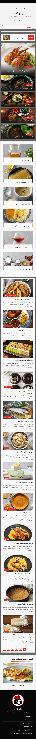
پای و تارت (12, 509)
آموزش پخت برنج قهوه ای (25, 452)
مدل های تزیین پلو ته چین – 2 (23, 543)
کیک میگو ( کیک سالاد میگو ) (24, 360)
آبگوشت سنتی (28, 121)
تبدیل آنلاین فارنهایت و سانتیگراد (25, 730)
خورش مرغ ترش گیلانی (25, 88)
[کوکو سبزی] (18, 59)
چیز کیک (7, 478)
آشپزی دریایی (8, 417)
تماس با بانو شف (28, 720)
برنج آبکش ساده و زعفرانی (22, 226)
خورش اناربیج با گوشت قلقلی (24, 137)
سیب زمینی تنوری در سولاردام (23, 38)
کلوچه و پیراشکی (8, 387)
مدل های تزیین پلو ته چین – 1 (23, 574)
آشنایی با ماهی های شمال (25, 421)
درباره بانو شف (29, 716)
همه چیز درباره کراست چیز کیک (23, 635)
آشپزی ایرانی (29, 85)
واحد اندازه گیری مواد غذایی (22, 269)
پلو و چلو (6, 448)
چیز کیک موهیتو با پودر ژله (24, 482)
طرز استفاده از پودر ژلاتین (23, 204)
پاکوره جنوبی (29, 104)
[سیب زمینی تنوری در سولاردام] (11, 37)
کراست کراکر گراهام (27, 513)
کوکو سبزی (28, 70)
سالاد (6, 356)
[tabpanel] (18, 675)
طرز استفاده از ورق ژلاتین (23, 182)
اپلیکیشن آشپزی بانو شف (26, 723)
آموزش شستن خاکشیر (23, 161)
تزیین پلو (7, 539)
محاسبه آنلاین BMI (28, 726)
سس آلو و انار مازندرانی (26, 330)
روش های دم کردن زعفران (22, 248)
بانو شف (18, 13)
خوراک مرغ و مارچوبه (18, 686)
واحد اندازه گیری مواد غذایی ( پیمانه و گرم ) (22, 733)
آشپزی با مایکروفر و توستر (10, 295)
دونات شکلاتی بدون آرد (26, 391)
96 (8, 649)
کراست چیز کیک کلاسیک (25, 604)
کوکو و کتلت (29, 66)
